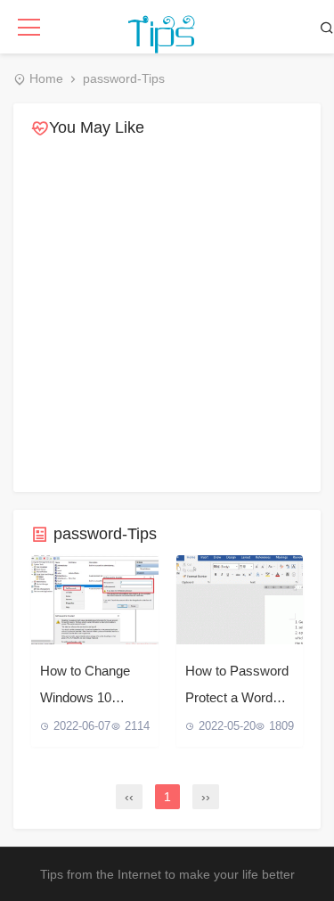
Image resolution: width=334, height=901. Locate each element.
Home (46, 78)
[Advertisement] (167, 316)
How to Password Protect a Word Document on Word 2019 (237, 687)
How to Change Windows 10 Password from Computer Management (85, 687)
